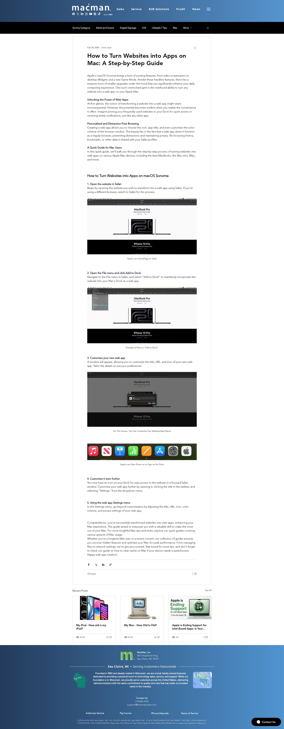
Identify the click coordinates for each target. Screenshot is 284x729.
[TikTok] (99, 14)
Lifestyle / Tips (159, 27)
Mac (175, 27)
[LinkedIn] (82, 14)
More (186, 27)
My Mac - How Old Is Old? (140, 625)
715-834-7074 (142, 701)
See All (208, 590)
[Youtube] (90, 14)
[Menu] (208, 9)
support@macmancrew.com (141, 704)
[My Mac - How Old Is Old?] (142, 608)
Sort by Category (81, 27)
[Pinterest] (95, 14)
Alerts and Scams (105, 27)
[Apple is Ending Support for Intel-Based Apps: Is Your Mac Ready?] (190, 608)
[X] (77, 14)
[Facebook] (73, 14)
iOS (144, 27)
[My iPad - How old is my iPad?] (94, 608)
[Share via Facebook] (88, 564)
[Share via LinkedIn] (103, 564)
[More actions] (195, 47)
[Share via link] (110, 564)
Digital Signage (128, 27)
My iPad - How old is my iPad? (91, 626)
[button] (207, 28)
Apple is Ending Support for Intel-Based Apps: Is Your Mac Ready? (189, 626)
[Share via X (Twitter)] (96, 564)
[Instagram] (86, 14)
